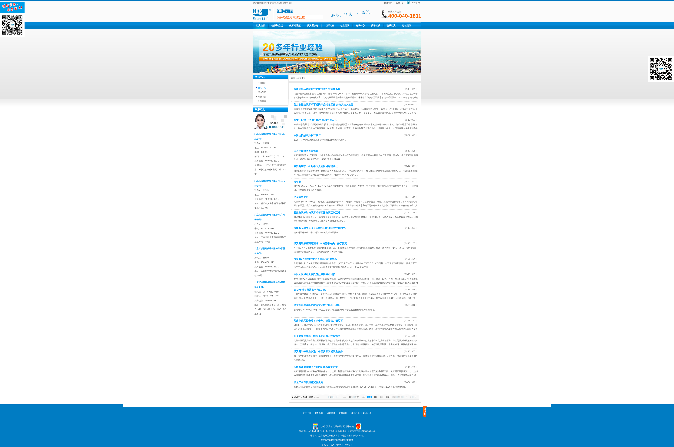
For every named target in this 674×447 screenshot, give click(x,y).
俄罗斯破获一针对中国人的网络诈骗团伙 (316, 166)
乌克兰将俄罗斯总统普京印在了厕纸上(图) (317, 305)
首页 (293, 78)
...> (405, 397)
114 (400, 397)
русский (399, 3)
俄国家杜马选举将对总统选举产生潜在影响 (317, 89)
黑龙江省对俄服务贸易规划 (308, 382)
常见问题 (262, 97)
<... (338, 397)
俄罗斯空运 (277, 25)
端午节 (297, 181)
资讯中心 (360, 25)
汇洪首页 (260, 25)
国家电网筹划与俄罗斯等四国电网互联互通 (317, 212)
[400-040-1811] (288, 19)
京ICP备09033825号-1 (341, 444)
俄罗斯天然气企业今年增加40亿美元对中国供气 (320, 228)
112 (387, 397)
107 (357, 397)
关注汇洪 (415, 3)
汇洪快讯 (262, 83)
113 (394, 397)
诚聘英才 (331, 413)
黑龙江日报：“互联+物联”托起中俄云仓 (315, 120)
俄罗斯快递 (312, 25)
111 (381, 397)
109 (369, 397)
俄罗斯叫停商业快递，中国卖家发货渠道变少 (318, 351)
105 (344, 397)
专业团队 (344, 25)
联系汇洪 (391, 25)
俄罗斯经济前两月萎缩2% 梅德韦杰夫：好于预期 (320, 243)
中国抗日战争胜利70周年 (307, 135)
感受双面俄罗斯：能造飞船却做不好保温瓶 (317, 336)
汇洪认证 (329, 25)
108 (363, 397)
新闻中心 (262, 87)
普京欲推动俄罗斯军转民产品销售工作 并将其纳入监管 (323, 104)
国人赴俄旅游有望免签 (306, 150)
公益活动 (262, 101)
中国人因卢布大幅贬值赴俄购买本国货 (314, 274)
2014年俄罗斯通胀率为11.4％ (310, 289)
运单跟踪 (406, 25)
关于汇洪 (375, 25)
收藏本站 (388, 3)
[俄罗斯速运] (337, 72)
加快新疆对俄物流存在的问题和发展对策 (316, 366)
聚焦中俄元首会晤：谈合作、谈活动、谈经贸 (318, 320)
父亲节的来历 (301, 197)
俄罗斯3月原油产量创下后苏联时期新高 (315, 258)
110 (375, 397)
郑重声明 (343, 413)
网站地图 (367, 413)
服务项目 (319, 413)
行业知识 (262, 92)
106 (351, 397)
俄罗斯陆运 (295, 25)
